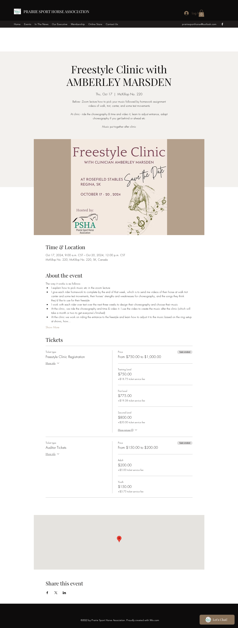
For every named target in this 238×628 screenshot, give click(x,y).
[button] (201, 13)
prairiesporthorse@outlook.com (199, 24)
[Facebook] (222, 24)
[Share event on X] (55, 592)
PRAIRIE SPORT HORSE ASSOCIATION (56, 11)
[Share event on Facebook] (47, 592)
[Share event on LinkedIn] (64, 592)
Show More (52, 327)
